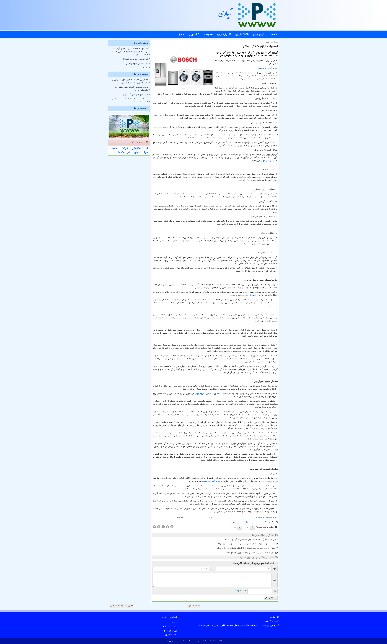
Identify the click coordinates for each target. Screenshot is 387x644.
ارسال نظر (269, 597)
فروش (137, 152)
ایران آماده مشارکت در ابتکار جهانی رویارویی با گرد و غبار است (250, 539)
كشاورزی (136, 148)
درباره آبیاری (223, 34)
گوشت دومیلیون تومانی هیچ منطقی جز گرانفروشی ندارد (131, 89)
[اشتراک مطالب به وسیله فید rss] (154, 526)
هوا (146, 152)
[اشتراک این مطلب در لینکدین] (159, 526)
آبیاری (225, 15)
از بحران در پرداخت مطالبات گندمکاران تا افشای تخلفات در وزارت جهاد (247, 548)
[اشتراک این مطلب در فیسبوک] (167, 526)
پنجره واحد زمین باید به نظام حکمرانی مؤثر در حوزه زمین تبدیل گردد (247, 543)
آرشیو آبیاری (259, 34)
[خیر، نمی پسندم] (239, 527)
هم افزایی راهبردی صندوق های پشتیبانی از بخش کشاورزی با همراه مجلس (130, 81)
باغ (180, 34)
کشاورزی (193, 34)
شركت (125, 148)
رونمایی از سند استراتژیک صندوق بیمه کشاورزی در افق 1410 (251, 552)
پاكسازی (235, 521)
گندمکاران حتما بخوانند (138, 67)
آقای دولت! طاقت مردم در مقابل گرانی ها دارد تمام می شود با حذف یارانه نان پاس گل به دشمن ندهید (129, 51)
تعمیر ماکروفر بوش (203, 393)
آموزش (246, 521)
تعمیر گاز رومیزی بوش (268, 68)
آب (146, 148)
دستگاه (114, 148)
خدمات (257, 521)
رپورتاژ (207, 34)
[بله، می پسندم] (252, 527)
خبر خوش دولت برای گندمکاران (135, 59)
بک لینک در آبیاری (169, 626)
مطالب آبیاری (171, 634)
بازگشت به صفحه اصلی (120, 605)
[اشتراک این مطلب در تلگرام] (172, 526)
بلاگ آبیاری (240, 34)
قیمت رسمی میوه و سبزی (137, 63)
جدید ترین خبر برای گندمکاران (135, 94)
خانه (273, 34)
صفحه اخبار (193, 605)
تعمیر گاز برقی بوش (269, 160)
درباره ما (173, 622)
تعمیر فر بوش (250, 295)
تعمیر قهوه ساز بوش (212, 481)
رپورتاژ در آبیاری (170, 630)
